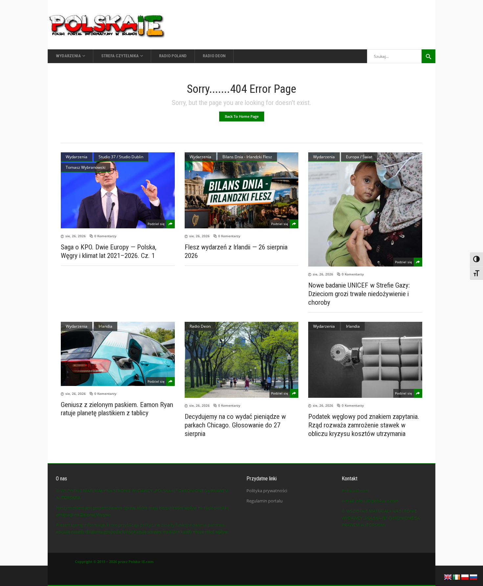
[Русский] (474, 576)
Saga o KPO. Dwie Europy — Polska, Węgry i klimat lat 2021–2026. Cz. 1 (108, 251)
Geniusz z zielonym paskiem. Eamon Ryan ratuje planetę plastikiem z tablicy (117, 408)
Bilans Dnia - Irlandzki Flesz (247, 157)
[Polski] (465, 576)
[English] (448, 576)
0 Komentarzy (105, 236)
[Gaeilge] (456, 576)
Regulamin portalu (264, 501)
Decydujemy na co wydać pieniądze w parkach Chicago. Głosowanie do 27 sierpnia (235, 425)
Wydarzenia (76, 157)
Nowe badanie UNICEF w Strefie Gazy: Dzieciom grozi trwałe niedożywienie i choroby (359, 293)
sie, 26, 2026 (75, 236)
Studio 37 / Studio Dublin (121, 157)
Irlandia (105, 326)
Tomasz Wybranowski (85, 167)
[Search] (428, 56)
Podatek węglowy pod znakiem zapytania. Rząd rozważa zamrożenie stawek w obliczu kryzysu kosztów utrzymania (363, 425)
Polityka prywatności (266, 491)
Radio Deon (200, 326)
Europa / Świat (359, 157)
